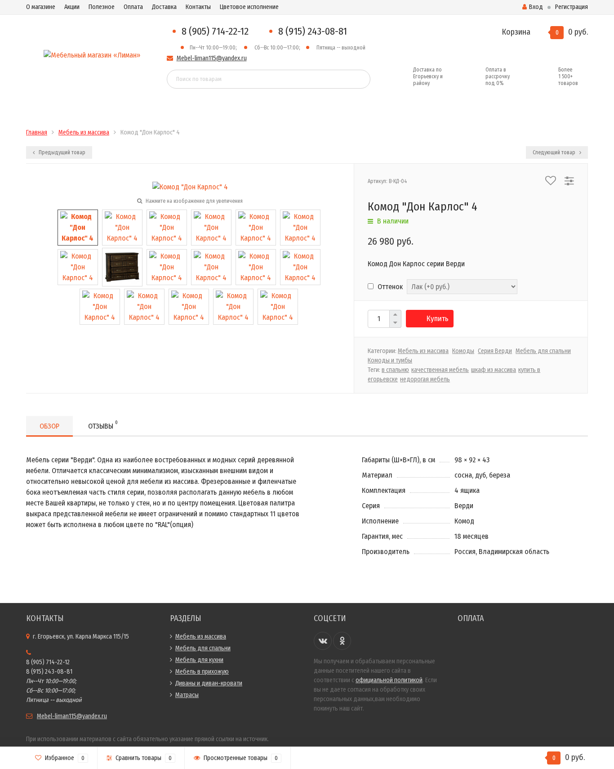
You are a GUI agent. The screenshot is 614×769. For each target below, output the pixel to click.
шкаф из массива (493, 370)
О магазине (40, 7)
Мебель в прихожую (202, 671)
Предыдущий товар (61, 152)
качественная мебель (440, 370)
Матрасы (187, 695)
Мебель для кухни (199, 660)
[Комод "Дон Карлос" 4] (78, 227)
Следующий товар (555, 152)
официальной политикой (389, 680)
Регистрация (571, 7)
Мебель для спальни (543, 351)
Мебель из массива (423, 351)
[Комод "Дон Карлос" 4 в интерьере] (278, 306)
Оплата (133, 7)
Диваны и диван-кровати (208, 683)
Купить (438, 318)
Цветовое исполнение (249, 7)
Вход (536, 7)
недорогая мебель (425, 379)
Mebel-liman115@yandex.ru (212, 58)
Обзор (49, 426)
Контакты (198, 7)
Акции (72, 7)
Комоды (463, 351)
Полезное (102, 7)
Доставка (164, 7)
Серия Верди (495, 351)
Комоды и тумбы (390, 360)
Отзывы (103, 425)
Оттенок (389, 286)
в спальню (395, 370)
